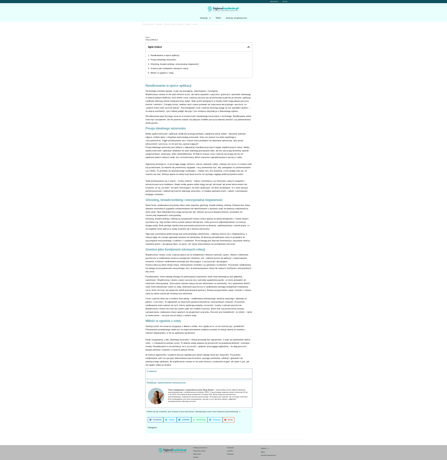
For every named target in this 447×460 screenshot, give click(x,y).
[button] (248, 47)
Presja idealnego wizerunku (163, 60)
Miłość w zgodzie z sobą (162, 73)
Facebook (230, 448)
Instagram (230, 454)
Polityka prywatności (200, 448)
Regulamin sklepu (199, 451)
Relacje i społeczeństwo (173, 24)
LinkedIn (230, 451)
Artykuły (204, 18)
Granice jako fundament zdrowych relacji (169, 68)
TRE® (218, 18)
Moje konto (274, 1)
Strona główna (148, 24)
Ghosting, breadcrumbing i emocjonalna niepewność (175, 64)
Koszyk (285, 1)
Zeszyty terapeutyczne (236, 18)
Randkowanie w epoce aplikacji (165, 55)
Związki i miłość (191, 24)
